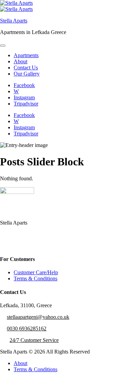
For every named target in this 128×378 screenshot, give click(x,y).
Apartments (26, 55)
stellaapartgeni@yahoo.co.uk (38, 317)
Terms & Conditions (35, 278)
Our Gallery (27, 74)
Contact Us (26, 67)
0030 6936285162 (26, 328)
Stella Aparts (13, 20)
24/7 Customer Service (34, 340)
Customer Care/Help (36, 272)
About (20, 61)
